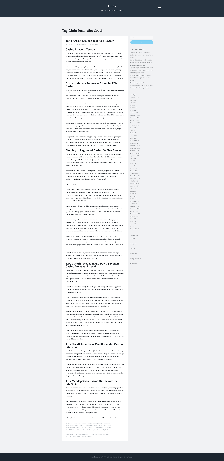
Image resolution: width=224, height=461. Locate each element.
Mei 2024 (133, 163)
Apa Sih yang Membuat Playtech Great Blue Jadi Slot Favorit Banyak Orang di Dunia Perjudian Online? (141, 70)
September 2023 (135, 183)
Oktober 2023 (134, 181)
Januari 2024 (134, 173)
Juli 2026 (133, 100)
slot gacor (133, 244)
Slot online (133, 264)
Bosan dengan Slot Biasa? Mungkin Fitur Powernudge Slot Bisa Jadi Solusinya (140, 77)
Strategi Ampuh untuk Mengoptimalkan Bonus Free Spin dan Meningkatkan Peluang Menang (141, 85)
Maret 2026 (133, 108)
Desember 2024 (135, 145)
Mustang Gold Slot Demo (96, 430)
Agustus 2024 (134, 156)
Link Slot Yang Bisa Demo (100, 427)
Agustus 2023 (134, 186)
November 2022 (135, 209)
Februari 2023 (134, 201)
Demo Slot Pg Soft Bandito (79, 425)
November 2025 (135, 118)
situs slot (133, 249)
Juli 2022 (133, 219)
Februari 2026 (134, 110)
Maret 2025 (133, 138)
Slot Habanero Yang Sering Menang (95, 434)
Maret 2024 (133, 168)
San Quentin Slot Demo (93, 432)
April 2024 (133, 166)
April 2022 (133, 224)
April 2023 (133, 196)
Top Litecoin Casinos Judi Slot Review (90, 40)
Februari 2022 (134, 229)
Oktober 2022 (134, 211)
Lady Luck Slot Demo (86, 427)
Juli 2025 (133, 128)
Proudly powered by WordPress (101, 457)
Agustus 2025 (134, 125)
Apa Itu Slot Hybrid (85, 423)
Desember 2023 (135, 176)
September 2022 (135, 214)
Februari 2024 (134, 171)
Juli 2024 (133, 158)
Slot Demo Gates (74, 434)
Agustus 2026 (134, 97)
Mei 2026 (133, 105)
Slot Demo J (82, 434)
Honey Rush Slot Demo (74, 427)
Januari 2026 (134, 113)
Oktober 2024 (134, 151)
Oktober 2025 (134, 120)
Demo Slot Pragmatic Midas (94, 425)
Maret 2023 (133, 198)
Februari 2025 (134, 140)
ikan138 (132, 239)
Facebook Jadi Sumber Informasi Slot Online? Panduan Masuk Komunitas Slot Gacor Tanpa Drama (141, 62)
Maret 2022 (133, 226)
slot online (133, 254)
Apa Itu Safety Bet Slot (74, 423)
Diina (112, 6)
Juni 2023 (133, 191)
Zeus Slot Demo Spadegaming (84, 436)
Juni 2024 (133, 161)
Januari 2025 (134, 143)
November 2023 (135, 178)
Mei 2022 (133, 221)
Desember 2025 (135, 115)
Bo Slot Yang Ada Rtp (96, 423)
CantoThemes (128, 457)
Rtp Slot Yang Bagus (81, 432)
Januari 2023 (134, 204)
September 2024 (135, 153)
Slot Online (95, 44)
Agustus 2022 (134, 216)
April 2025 (133, 135)
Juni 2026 (133, 103)
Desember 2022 (135, 206)
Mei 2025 (133, 133)
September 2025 (135, 123)
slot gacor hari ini (135, 259)
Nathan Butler (82, 44)
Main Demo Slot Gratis (83, 430)
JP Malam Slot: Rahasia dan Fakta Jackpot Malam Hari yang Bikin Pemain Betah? (141, 55)
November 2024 (135, 148)
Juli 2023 (133, 188)
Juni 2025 (133, 130)
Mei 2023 (133, 193)
